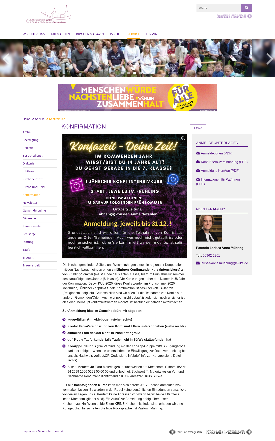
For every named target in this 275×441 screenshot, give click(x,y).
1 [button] (122, 73)
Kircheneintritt (32, 179)
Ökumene (29, 218)
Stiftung (28, 242)
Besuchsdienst (32, 155)
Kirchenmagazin (90, 34)
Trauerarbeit (31, 265)
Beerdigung (30, 140)
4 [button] (141, 73)
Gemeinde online (34, 210)
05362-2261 (211, 255)
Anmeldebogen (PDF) (216, 153)
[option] (137, 58)
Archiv (27, 132)
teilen (198, 128)
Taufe (26, 250)
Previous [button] (5, 58)
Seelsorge (29, 234)
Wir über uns (34, 34)
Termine (152, 34)
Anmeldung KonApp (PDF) (220, 170)
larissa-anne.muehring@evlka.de (224, 263)
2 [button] (128, 73)
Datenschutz (46, 431)
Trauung (28, 257)
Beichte (28, 148)
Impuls (115, 34)
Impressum (30, 431)
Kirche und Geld (34, 187)
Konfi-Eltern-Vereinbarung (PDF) (224, 162)
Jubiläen (28, 171)
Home (26, 118)
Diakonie (28, 163)
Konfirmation (56, 118)
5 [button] (147, 73)
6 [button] (153, 73)
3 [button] (134, 73)
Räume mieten (32, 226)
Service (133, 34)
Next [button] (269, 58)
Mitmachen (60, 34)
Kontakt (59, 431)
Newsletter (30, 203)
